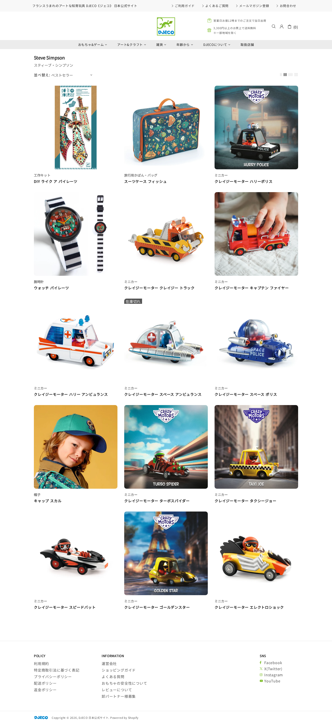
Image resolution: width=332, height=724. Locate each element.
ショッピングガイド (119, 670)
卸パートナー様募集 (119, 696)
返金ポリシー (45, 689)
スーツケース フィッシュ (145, 181)
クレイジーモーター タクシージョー (245, 500)
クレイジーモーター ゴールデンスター (157, 607)
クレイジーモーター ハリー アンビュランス (71, 394)
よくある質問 (113, 676)
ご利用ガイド (185, 5)
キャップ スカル (47, 500)
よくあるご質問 (217, 5)
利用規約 (41, 663)
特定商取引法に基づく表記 (56, 670)
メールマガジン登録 (254, 5)
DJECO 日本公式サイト (166, 26)
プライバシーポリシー (53, 676)
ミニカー (221, 175)
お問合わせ (288, 5)
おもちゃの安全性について (124, 683)
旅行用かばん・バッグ (140, 175)
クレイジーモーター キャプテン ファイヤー (252, 287)
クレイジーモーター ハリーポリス (244, 181)
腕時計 (39, 281)
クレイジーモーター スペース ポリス (246, 394)
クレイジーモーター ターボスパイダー (156, 500)
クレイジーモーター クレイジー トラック (159, 287)
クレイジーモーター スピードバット (65, 607)
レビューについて (117, 689)
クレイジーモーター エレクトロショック (249, 607)
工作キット (42, 175)
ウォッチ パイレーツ (51, 287)
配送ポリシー (45, 683)
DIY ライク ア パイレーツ (55, 181)
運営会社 (109, 663)
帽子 (37, 494)
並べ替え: (42, 75)
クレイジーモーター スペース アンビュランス (163, 394)
